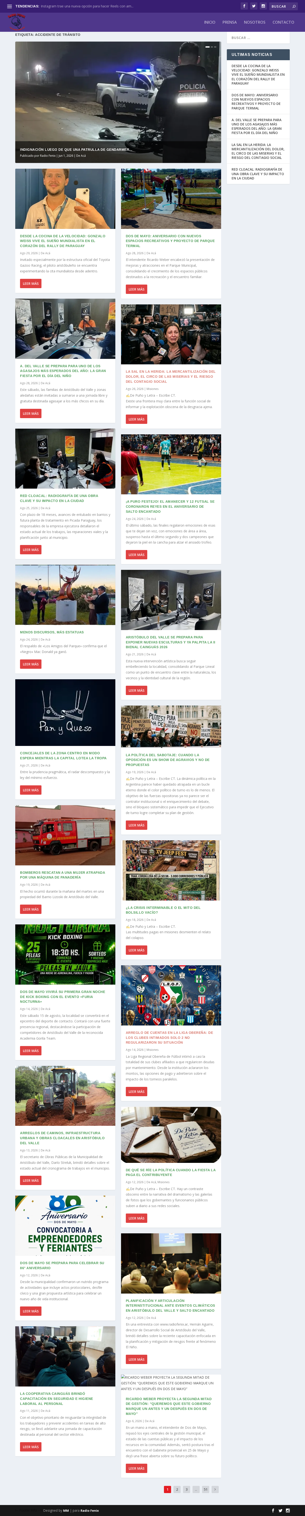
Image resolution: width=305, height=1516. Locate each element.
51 (206, 1489)
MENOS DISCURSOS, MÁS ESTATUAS (52, 632)
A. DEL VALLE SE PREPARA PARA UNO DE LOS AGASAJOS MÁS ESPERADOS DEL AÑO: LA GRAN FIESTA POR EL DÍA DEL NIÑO (63, 371)
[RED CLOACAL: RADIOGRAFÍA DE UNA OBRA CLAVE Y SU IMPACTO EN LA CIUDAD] (65, 459)
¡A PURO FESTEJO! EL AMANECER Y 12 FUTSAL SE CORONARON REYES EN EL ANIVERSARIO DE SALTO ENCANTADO (170, 506)
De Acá (81, 156)
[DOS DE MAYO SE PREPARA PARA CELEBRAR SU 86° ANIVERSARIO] (65, 1226)
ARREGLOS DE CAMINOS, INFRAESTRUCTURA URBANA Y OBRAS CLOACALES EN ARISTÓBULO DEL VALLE (62, 1138)
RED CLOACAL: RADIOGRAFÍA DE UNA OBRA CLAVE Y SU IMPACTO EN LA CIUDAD (258, 173)
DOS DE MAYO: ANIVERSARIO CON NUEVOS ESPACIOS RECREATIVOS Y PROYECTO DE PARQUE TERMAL (170, 241)
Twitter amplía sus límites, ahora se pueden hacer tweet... (85, 6)
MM (66, 1510)
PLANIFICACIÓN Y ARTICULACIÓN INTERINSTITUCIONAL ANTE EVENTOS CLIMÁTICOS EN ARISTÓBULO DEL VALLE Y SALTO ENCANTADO (170, 1306)
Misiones (152, 389)
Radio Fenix (48, 156)
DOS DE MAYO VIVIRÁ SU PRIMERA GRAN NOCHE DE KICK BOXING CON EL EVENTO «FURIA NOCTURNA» (62, 997)
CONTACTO (283, 22)
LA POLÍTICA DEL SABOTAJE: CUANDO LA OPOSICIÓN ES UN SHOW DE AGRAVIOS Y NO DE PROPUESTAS (168, 760)
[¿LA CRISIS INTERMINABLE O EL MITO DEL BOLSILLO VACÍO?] (171, 870)
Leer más (31, 283)
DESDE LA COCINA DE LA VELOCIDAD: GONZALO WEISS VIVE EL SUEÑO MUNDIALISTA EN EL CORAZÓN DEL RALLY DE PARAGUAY (62, 241)
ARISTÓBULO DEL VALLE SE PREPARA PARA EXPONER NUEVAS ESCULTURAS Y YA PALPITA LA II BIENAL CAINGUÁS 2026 (170, 642)
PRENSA (230, 22)
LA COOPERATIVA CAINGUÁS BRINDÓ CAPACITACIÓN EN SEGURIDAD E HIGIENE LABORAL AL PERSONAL (56, 1399)
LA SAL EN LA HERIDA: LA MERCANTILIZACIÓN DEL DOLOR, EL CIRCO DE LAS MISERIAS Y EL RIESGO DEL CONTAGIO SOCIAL (171, 376)
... (196, 1489)
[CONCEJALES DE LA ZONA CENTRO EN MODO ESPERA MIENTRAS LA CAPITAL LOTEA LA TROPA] (65, 712)
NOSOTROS (254, 22)
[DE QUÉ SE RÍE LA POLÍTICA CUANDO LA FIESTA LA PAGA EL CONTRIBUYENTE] (171, 1135)
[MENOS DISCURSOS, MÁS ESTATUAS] (65, 595)
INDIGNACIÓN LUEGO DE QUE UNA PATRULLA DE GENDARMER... (76, 149)
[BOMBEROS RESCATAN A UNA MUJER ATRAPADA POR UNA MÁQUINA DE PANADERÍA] (65, 835)
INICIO (209, 22)
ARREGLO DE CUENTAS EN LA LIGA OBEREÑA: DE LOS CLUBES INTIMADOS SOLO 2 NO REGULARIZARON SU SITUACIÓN (169, 1038)
